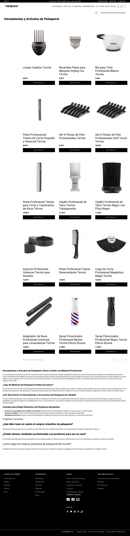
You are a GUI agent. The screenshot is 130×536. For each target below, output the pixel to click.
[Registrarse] (121, 6)
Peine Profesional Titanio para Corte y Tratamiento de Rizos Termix (38, 205)
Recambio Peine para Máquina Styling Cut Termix (72, 71)
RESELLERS (112, 1)
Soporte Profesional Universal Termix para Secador (36, 272)
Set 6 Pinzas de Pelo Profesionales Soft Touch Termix (111, 138)
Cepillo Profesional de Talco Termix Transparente (73, 205)
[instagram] (78, 512)
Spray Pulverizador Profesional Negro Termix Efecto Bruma (111, 340)
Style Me (38, 488)
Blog (5, 492)
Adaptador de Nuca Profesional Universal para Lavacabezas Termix (39, 340)
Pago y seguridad (73, 482)
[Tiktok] (82, 512)
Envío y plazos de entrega (76, 478)
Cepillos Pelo (40, 482)
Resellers (101, 488)
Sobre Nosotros (9, 478)
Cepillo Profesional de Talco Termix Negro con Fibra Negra (110, 205)
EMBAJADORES (103, 1)
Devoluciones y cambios (75, 492)
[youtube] (75, 512)
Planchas (38, 485)
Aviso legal (82, 532)
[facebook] (68, 512)
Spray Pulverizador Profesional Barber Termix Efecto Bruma (72, 340)
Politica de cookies (97, 532)
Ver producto (39, 83)
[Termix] (11, 6)
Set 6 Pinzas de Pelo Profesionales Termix (72, 136)
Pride (37, 495)
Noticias (7, 485)
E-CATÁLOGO (122, 1)
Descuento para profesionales (108, 478)
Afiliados (101, 482)
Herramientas (40, 492)
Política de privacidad (116, 532)
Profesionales (103, 485)
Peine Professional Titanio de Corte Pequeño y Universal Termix (39, 138)
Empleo (7, 482)
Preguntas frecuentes (74, 485)
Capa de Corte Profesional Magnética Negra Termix (109, 272)
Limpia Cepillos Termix (37, 67)
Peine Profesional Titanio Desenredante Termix (74, 270)
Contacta (70, 488)
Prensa (6, 488)
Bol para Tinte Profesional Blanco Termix (107, 71)
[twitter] (71, 512)
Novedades (39, 478)
